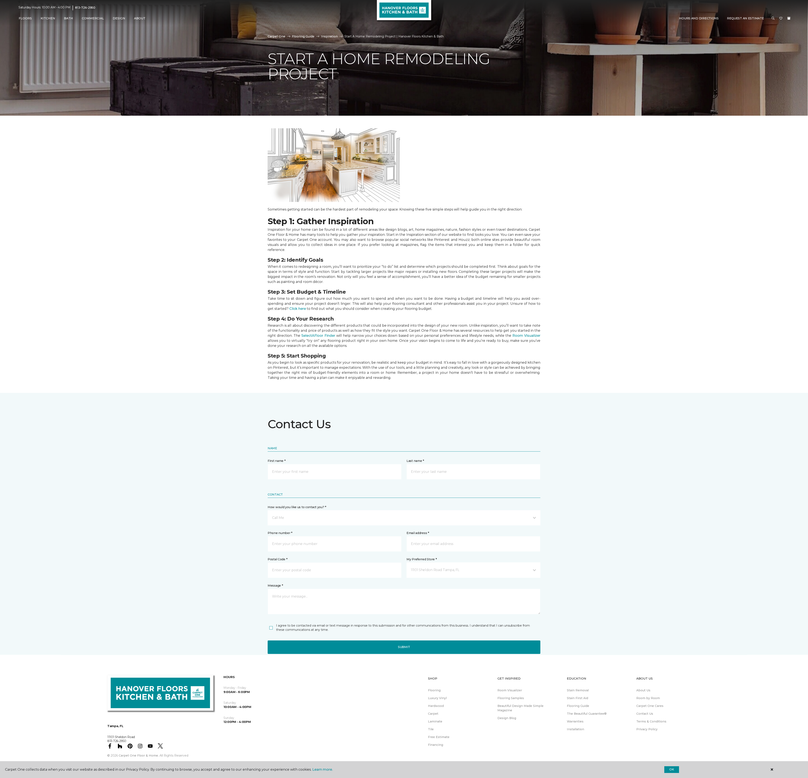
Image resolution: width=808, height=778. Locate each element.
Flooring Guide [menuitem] (578, 706)
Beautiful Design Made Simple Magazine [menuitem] (520, 708)
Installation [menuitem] (575, 729)
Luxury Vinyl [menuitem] (437, 698)
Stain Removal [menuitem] (578, 690)
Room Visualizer (526, 336)
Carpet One (276, 36)
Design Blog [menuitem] (506, 718)
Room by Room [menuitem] (648, 698)
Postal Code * (277, 559)
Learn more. (322, 769)
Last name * (415, 460)
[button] (773, 18)
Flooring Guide (303, 36)
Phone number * (280, 532)
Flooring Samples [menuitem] (510, 698)
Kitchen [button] (48, 18)
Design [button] (119, 18)
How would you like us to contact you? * (297, 507)
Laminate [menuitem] (435, 721)
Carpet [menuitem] (433, 714)
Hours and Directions (698, 18)
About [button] (139, 18)
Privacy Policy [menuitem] (647, 729)
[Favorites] (781, 18)
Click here (297, 309)
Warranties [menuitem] (575, 721)
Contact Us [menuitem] (644, 714)
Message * (275, 585)
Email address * (418, 532)
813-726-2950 (85, 7)
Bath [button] (68, 18)
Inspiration (329, 36)
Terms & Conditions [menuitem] (651, 721)
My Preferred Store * (422, 559)
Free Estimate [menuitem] (438, 737)
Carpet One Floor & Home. (139, 755)
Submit (404, 647)
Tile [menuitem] (431, 729)
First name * (277, 460)
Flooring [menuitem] (434, 690)
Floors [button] (25, 18)
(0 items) (788, 18)
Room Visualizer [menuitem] (509, 690)
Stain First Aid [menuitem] (577, 698)
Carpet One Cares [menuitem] (649, 706)
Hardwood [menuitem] (436, 706)
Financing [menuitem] (435, 745)
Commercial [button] (93, 18)
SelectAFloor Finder (318, 336)
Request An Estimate (745, 18)
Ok (671, 769)
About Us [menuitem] (643, 690)
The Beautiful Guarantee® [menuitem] (587, 714)
